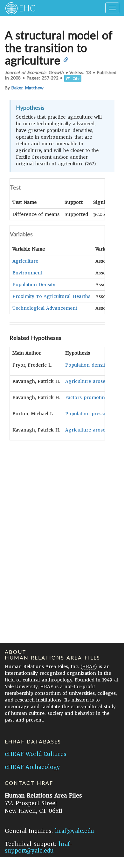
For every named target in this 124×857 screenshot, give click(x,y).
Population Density (33, 284)
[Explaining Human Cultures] (18, 8)
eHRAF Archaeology (32, 767)
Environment (27, 273)
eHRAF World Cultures (35, 753)
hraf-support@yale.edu (39, 847)
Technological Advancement (44, 308)
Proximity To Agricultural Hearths (51, 296)
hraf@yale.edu (74, 830)
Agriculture (25, 261)
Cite (74, 78)
